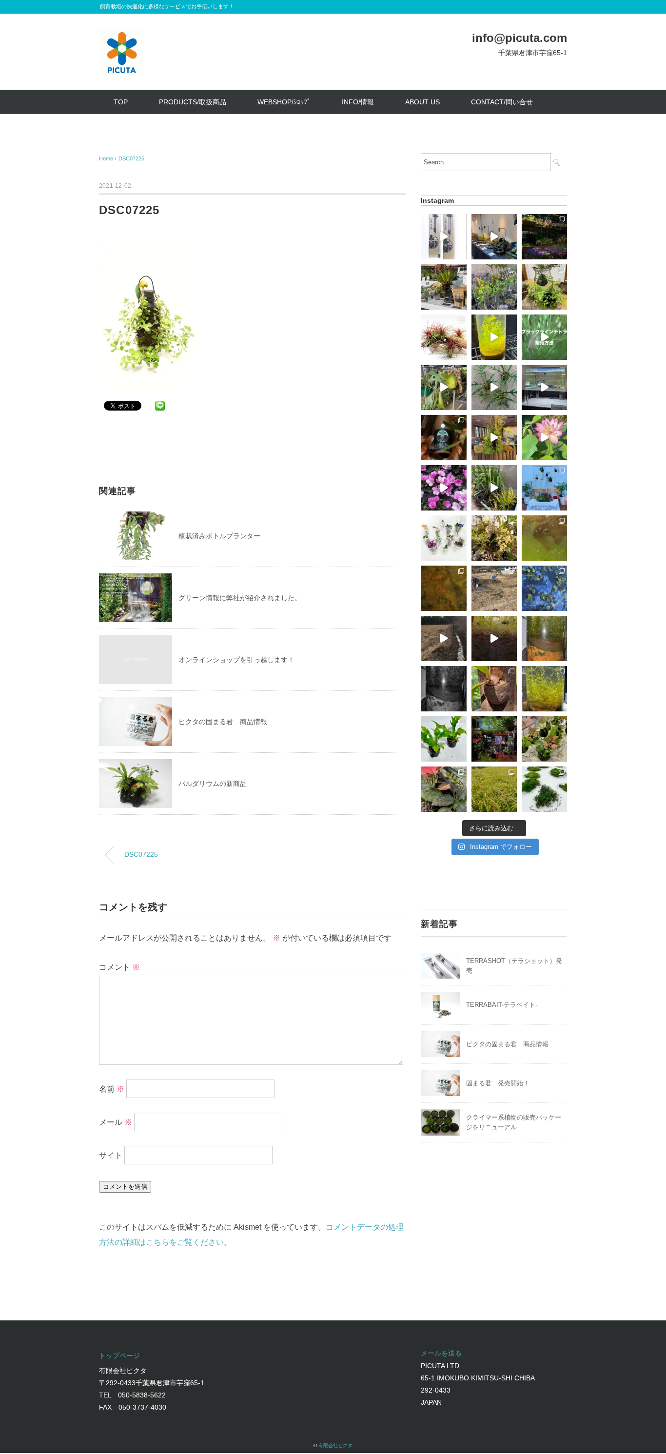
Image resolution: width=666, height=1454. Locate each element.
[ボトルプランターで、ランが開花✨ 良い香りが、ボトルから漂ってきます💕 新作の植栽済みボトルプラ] (494, 538)
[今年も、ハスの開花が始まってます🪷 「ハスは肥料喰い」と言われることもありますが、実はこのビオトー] (544, 437)
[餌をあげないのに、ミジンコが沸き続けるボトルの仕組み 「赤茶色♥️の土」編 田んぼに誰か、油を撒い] (544, 588)
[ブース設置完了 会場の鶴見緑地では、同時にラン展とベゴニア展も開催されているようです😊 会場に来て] (443, 287)
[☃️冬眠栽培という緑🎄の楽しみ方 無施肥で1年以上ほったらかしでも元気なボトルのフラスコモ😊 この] (494, 337)
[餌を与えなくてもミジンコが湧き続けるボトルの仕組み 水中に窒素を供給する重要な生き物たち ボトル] (544, 538)
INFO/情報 (358, 102)
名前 (111, 1089)
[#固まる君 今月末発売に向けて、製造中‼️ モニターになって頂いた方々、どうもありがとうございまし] (494, 688)
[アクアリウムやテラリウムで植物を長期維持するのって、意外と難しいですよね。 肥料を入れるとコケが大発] (443, 437)
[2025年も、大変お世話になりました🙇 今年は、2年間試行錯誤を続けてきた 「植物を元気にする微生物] (544, 287)
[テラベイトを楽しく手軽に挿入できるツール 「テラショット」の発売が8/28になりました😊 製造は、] (443, 236)
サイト (110, 1155)
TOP (121, 102)
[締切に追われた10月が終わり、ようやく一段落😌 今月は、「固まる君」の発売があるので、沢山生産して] (494, 739)
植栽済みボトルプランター (219, 536)
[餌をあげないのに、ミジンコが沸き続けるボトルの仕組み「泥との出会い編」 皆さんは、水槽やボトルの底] (443, 688)
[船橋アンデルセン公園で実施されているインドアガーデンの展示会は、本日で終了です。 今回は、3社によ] (494, 437)
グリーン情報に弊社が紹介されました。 (239, 598)
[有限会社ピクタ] (121, 35)
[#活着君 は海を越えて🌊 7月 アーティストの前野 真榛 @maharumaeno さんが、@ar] (544, 789)
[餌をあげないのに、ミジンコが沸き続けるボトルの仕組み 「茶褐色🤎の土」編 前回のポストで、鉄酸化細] (443, 588)
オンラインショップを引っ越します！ (236, 660)
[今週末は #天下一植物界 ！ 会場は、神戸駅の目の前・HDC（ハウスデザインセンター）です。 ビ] (443, 488)
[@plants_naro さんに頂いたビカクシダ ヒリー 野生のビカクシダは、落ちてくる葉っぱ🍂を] (443, 387)
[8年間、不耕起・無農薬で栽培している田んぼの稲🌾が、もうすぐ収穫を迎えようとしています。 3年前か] (494, 789)
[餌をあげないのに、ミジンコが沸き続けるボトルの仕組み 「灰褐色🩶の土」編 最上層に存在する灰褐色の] (494, 638)
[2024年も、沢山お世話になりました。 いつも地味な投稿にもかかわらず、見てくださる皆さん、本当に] (443, 638)
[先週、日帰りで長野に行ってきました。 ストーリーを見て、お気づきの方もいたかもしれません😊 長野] (544, 387)
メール (115, 1122)
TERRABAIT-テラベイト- (501, 1004)
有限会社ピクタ (335, 1445)
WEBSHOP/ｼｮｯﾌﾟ (284, 102)
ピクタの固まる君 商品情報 (222, 722)
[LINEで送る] (160, 405)
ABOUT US (422, 102)
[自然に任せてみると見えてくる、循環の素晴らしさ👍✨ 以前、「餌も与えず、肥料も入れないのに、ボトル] (494, 488)
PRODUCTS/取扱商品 (192, 102)
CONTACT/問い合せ (502, 102)
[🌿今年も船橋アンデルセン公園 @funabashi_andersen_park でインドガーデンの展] (494, 236)
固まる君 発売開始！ (497, 1083)
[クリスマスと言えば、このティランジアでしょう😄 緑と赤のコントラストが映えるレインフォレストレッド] (443, 337)
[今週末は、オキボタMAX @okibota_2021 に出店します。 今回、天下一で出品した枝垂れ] (494, 387)
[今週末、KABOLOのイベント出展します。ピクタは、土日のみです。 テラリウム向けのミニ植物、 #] (443, 789)
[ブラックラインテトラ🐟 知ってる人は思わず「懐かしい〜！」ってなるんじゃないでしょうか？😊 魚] (544, 337)
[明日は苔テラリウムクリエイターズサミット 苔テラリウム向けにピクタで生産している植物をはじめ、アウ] (494, 287)
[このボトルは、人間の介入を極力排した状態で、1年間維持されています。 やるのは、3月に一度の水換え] (544, 688)
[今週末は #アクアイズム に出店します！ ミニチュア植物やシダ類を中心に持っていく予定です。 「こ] (443, 538)
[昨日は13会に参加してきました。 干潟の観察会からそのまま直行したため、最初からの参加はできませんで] (544, 739)
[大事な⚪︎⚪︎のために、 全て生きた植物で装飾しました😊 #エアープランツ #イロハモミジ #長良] (544, 488)
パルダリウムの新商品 (212, 783)
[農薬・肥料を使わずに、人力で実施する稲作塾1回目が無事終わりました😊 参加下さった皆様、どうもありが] (494, 588)
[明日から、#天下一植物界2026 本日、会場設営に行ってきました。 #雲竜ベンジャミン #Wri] (544, 236)
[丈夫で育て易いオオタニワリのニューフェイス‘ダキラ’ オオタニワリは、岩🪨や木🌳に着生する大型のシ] (443, 739)
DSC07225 (131, 158)
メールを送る (441, 1353)
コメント (119, 967)
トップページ (119, 1355)
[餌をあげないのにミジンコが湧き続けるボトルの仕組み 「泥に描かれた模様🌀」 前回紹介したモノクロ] (544, 638)
